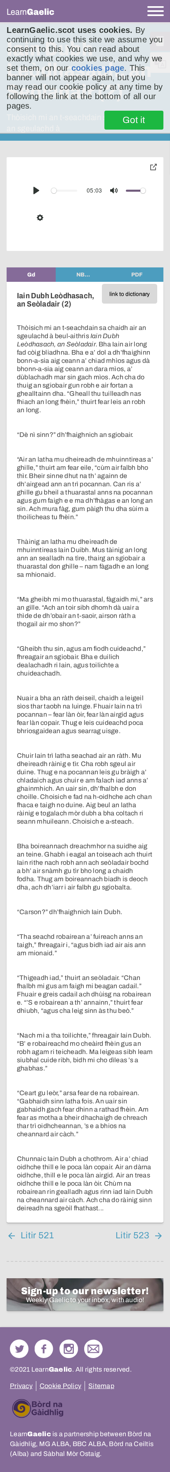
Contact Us (93, 1349)
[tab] (31, 274)
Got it (134, 120)
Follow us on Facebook (44, 1349)
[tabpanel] (85, 752)
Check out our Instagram (68, 1349)
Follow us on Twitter (19, 1349)
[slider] (64, 191)
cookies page (97, 67)
